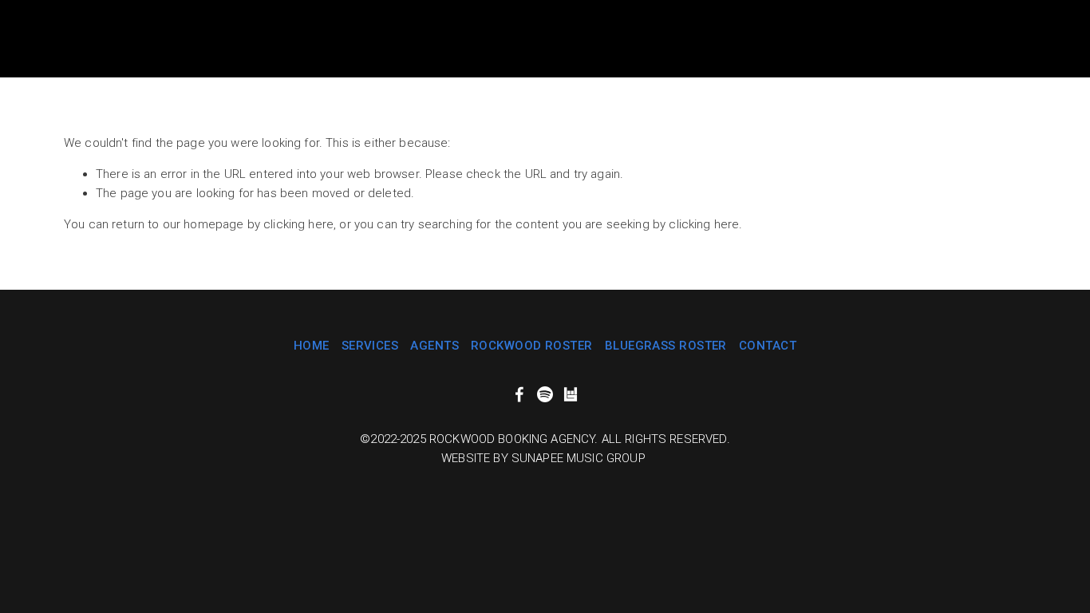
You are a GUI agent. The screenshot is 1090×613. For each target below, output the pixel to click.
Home (312, 345)
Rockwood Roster (532, 345)
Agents (434, 345)
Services (370, 345)
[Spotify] (545, 394)
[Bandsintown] (571, 394)
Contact (767, 345)
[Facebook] (519, 394)
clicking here (298, 224)
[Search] (70, 39)
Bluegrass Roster (666, 345)
